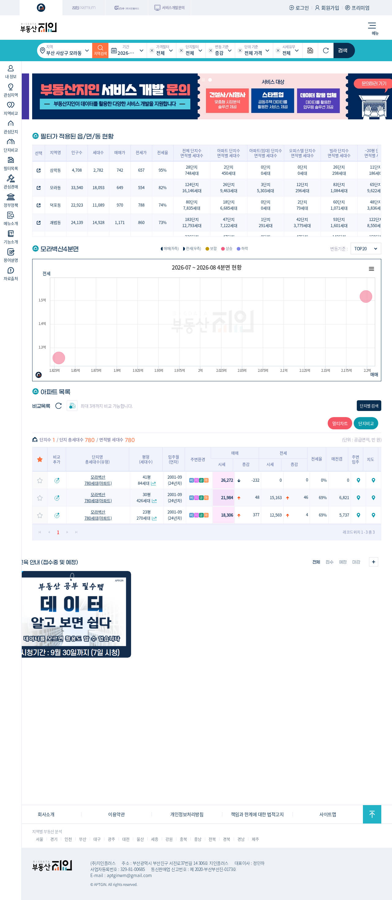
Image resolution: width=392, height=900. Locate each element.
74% (163, 205)
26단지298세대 (339, 170)
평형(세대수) (146, 459)
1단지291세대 (266, 222)
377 (256, 514)
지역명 (55, 152)
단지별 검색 (369, 406)
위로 (372, 814)
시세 (221, 464)
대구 (96, 839)
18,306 (227, 515)
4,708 (77, 170)
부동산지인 (38, 27)
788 (141, 205)
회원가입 (330, 7)
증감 (246, 464)
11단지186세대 (376, 170)
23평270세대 (144, 515)
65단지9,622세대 (375, 187)
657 (141, 170)
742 (120, 170)
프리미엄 (360, 7)
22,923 (77, 205)
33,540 (77, 187)
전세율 (162, 152)
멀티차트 (340, 423)
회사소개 (46, 814)
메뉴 (375, 33)
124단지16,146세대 (192, 187)
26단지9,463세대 (228, 187)
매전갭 (336, 458)
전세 (46, 273)
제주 (255, 839)
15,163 (276, 497)
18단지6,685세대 (228, 205)
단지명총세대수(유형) (97, 459)
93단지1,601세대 (339, 222)
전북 (212, 839)
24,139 (77, 222)
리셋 (152, 50)
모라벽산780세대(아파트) (98, 480)
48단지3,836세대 (375, 205)
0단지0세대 (265, 170)
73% (163, 222)
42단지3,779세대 (302, 222)
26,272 (227, 480)
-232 (255, 480)
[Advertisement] (196, 762)
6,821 (344, 497)
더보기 (373, 561)
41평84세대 (144, 480)
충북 (183, 839)
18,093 (98, 187)
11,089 (98, 205)
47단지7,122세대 (228, 222)
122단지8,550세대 (375, 222)
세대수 (98, 152)
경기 (53, 839)
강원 (168, 839)
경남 (240, 839)
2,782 (98, 170)
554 (141, 187)
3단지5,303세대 (265, 187)
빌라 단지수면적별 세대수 (339, 153)
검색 (342, 50)
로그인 (302, 7)
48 (257, 497)
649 (120, 187)
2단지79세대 (302, 205)
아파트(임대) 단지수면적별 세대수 (265, 153)
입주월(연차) (173, 459)
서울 (39, 839)
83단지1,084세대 (339, 187)
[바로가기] (71, 614)
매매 (374, 374)
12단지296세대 (302, 187)
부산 (82, 839)
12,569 (276, 515)
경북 (226, 839)
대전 (125, 839)
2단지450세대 (229, 170)
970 (120, 205)
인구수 (76, 152)
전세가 (141, 152)
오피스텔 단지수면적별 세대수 (302, 153)
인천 (68, 839)
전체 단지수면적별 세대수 (191, 153)
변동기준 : (339, 248)
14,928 (98, 222)
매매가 (119, 152)
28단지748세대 (192, 170)
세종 (154, 839)
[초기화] (326, 50)
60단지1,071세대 (339, 205)
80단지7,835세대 (191, 205)
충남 (197, 839)
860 (141, 222)
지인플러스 (126, 7)
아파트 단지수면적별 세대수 (228, 153)
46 (306, 497)
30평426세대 (144, 497)
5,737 (344, 515)
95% (163, 170)
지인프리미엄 (83, 7)
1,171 (120, 222)
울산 (140, 839)
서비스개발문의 (173, 7)
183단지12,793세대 (192, 222)
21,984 (227, 497)
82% (163, 187)
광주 (111, 839)
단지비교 (366, 423)
